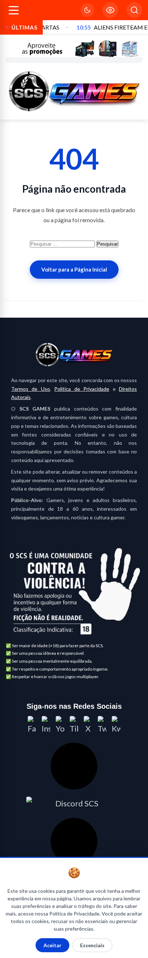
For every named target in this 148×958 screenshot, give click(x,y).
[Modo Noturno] (87, 10)
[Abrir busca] (134, 10)
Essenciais (92, 945)
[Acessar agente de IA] (74, 766)
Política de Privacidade (81, 389)
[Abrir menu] (14, 10)
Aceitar (52, 945)
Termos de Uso (30, 389)
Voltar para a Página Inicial (74, 269)
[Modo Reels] (110, 10)
